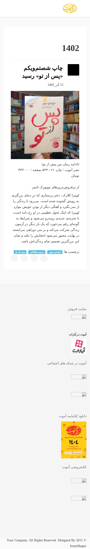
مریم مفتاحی (37, 252)
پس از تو (20, 252)
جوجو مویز (55, 252)
